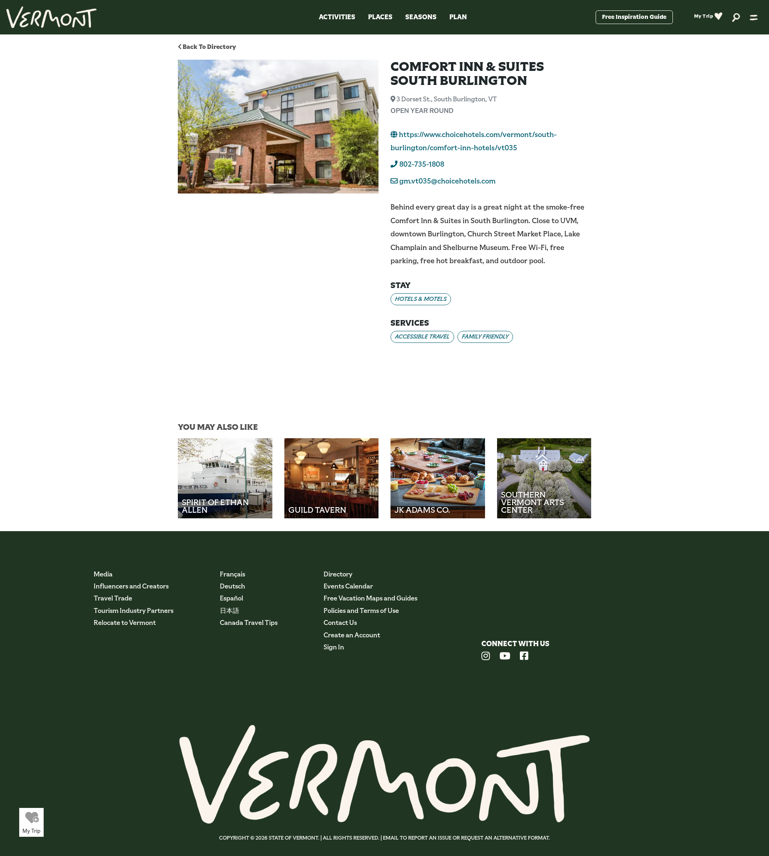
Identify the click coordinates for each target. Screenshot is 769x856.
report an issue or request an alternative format (478, 838)
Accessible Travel (422, 336)
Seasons (421, 17)
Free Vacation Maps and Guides (370, 598)
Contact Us (340, 622)
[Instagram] (485, 657)
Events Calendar (348, 586)
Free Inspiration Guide (634, 17)
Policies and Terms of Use (361, 610)
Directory (338, 574)
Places (380, 17)
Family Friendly (485, 336)
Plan (458, 17)
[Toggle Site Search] (736, 17)
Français (232, 574)
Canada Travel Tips (249, 622)
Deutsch (232, 586)
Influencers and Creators (131, 586)
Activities (337, 17)
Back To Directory (208, 46)
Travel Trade (113, 598)
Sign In (334, 647)
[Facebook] (524, 657)
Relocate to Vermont (125, 622)
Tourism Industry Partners (133, 610)
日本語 (229, 610)
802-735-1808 (421, 164)
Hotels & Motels (421, 299)
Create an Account (352, 635)
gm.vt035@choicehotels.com (447, 181)
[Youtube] (504, 657)
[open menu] (754, 17)
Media (103, 574)
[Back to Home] (51, 17)
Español (231, 598)
